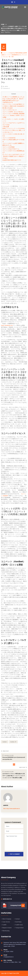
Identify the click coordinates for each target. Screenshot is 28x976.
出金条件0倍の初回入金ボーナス (11, 160)
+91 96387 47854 (8, 951)
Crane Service (6, 922)
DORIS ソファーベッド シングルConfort (13, 128)
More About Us (7, 899)
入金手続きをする (7, 102)
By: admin (5, 86)
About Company (6, 919)
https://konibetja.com (7, 325)
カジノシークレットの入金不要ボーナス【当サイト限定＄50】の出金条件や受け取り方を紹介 (13, 106)
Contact (17, 919)
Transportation (19, 928)
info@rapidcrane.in (8, 957)
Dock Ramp (18, 922)
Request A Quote (7, 928)
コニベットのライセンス (9, 110)
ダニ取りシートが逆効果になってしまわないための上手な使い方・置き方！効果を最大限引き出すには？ (13, 98)
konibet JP (13, 742)
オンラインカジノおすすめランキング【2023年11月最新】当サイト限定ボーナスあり (13, 156)
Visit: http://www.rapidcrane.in (11, 808)
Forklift (4, 925)
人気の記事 (5, 126)
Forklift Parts (19, 925)
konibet (5, 742)
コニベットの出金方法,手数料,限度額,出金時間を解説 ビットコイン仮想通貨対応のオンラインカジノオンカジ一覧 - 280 (14, 55)
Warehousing (5, 931)
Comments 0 (6, 88)
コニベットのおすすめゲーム (10, 149)
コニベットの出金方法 (8, 138)
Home (3, 24)
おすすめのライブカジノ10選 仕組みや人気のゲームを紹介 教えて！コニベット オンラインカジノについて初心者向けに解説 (14, 775)
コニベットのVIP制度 (8, 147)
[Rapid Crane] (9, 7)
